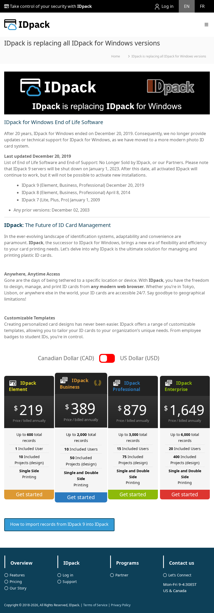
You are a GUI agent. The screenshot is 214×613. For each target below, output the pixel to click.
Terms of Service (95, 605)
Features (17, 575)
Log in (167, 6)
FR (202, 6)
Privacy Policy (120, 605)
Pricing (16, 581)
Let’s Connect (179, 575)
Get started (29, 494)
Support (70, 581)
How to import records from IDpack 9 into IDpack (59, 524)
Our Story (18, 588)
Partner (121, 575)
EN (186, 6)
